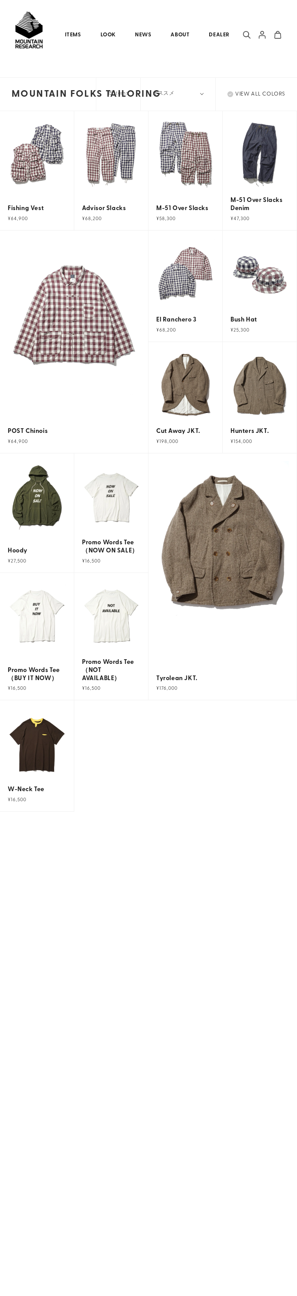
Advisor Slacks (104, 208)
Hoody (17, 551)
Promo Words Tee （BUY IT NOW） (34, 674)
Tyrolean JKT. (177, 678)
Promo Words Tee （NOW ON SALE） (110, 547)
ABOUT (180, 35)
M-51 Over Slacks (182, 208)
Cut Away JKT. (178, 431)
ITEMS (73, 35)
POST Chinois (28, 431)
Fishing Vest (26, 208)
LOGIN (262, 35)
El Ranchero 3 (176, 320)
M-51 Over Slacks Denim (256, 204)
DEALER (219, 35)
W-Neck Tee (26, 789)
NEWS (143, 35)
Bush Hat (243, 320)
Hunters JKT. (249, 431)
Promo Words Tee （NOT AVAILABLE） (108, 670)
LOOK (108, 35)
